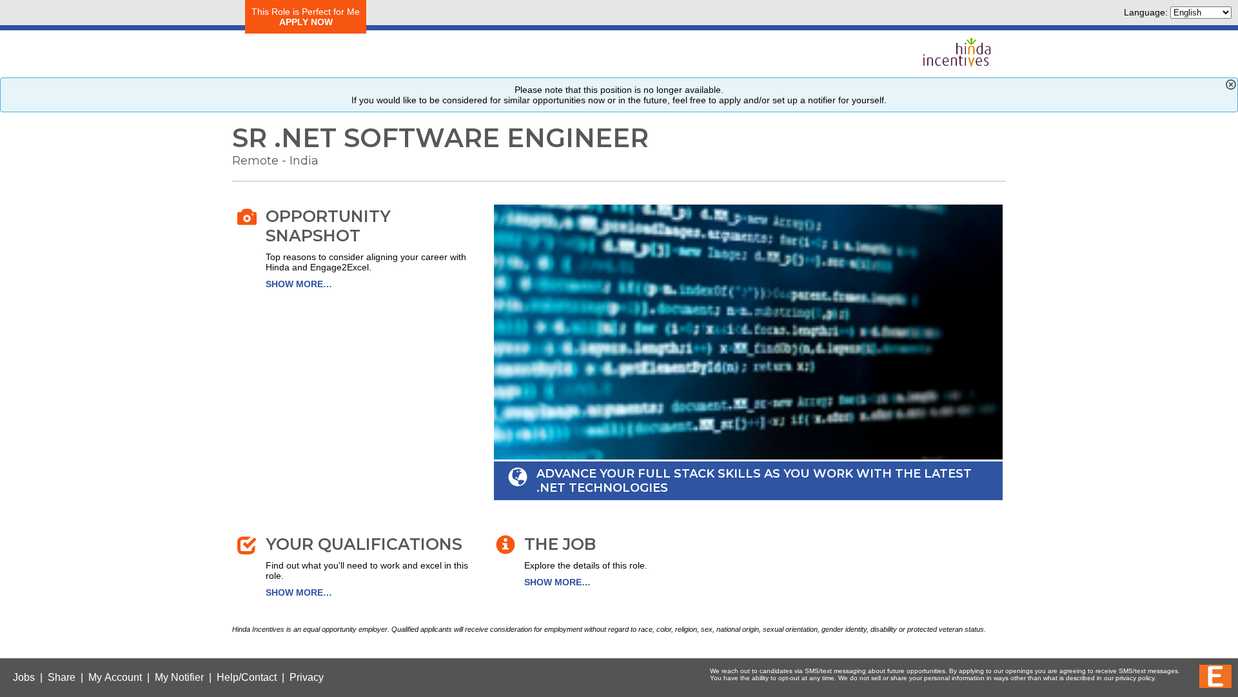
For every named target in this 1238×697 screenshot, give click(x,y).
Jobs (24, 677)
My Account (115, 677)
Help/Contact (247, 677)
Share (61, 677)
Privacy (307, 677)
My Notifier (179, 677)
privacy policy (1134, 678)
